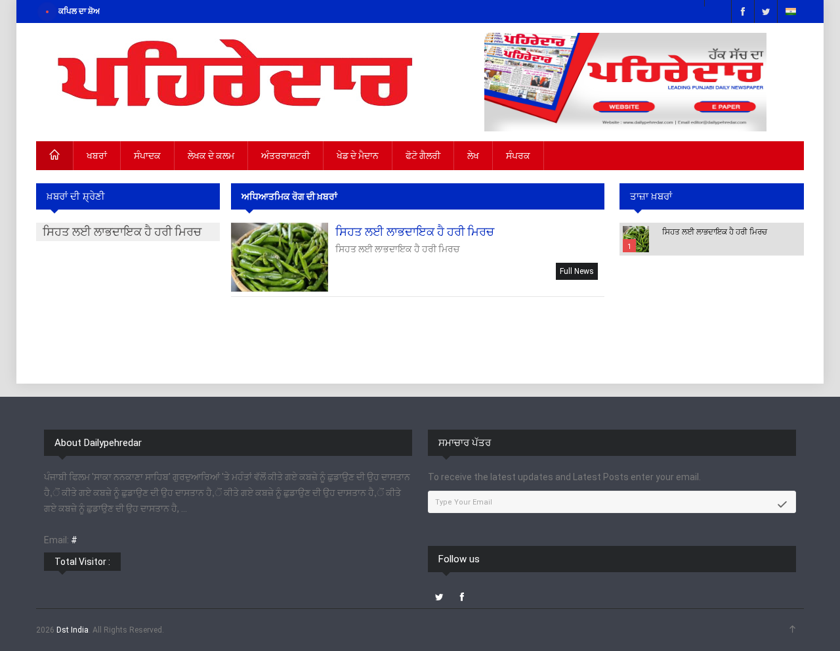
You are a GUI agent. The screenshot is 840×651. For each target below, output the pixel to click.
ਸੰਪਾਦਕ (147, 155)
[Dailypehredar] (233, 78)
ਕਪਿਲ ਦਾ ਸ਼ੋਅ (79, 11)
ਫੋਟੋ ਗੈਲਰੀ (423, 155)
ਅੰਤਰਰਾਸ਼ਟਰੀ (285, 155)
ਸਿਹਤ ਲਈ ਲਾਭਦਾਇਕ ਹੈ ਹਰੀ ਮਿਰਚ (714, 231)
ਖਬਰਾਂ (97, 155)
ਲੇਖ (473, 155)
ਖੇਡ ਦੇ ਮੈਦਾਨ (358, 155)
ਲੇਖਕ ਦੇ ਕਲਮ (211, 155)
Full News (577, 271)
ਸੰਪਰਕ (518, 155)
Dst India (72, 630)
